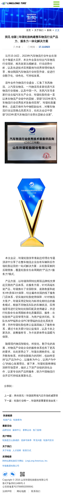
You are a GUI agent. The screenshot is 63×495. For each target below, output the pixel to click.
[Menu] (56, 3)
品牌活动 (6, 430)
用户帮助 (7, 436)
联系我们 (35, 491)
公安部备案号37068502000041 (17, 486)
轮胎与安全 (48, 440)
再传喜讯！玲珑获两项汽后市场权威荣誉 (36, 395)
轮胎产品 (7, 420)
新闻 (49, 30)
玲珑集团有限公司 (10, 466)
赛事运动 (27, 430)
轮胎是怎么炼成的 (10, 440)
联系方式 (27, 450)
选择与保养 (26, 440)
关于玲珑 (6, 450)
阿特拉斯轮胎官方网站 (12, 461)
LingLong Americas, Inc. (36, 461)
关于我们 (38, 30)
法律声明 (7, 491)
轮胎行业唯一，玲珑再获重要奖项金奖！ (36, 400)
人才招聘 (17, 450)
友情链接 (7, 456)
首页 (28, 30)
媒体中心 (17, 430)
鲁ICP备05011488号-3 (13, 483)
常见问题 (37, 440)
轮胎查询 (17, 420)
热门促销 (37, 430)
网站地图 (21, 491)
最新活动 (7, 425)
